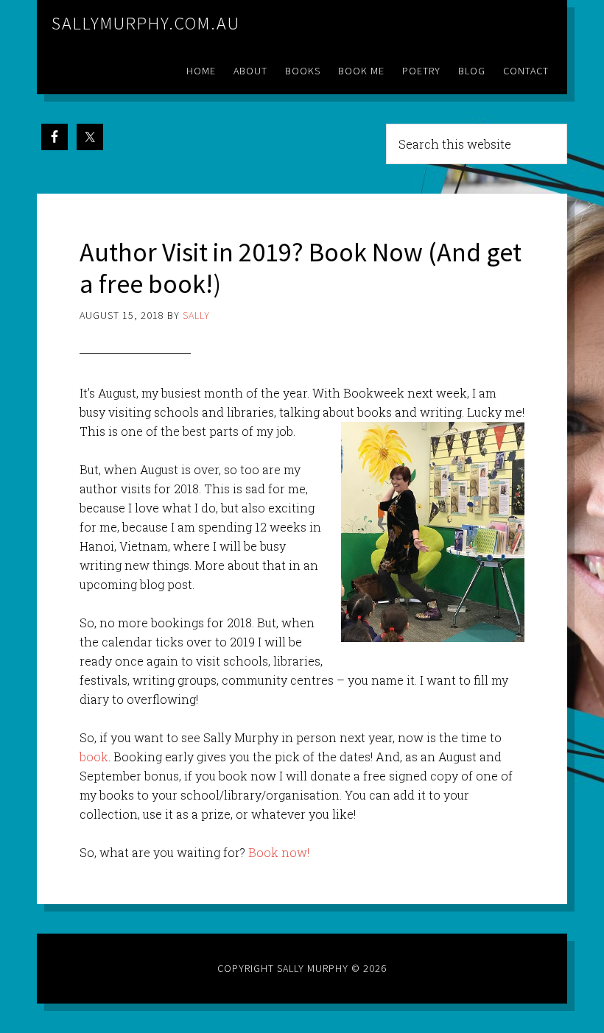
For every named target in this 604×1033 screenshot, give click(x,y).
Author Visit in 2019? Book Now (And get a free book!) (301, 268)
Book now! (278, 852)
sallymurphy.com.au (146, 23)
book (94, 756)
